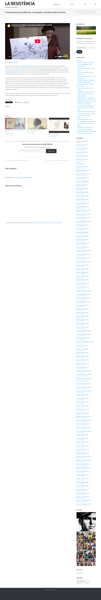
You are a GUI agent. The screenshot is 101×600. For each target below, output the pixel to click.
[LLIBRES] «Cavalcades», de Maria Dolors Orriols (17, 160)
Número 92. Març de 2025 (82, 199)
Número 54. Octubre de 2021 (83, 338)
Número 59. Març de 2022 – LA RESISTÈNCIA (21, 177)
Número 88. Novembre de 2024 (83, 214)
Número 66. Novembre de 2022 (83, 294)
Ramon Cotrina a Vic (54, 133)
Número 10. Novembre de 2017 (83, 504)
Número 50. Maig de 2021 (82, 352)
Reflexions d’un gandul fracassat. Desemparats (57, 160)
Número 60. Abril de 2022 (82, 316)
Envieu (79, 51)
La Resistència (56, 4)
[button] (86, 522)
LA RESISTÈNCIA (52, 589)
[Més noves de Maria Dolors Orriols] (37, 123)
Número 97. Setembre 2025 (82, 181)
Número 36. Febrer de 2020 (82, 409)
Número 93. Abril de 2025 (82, 195)
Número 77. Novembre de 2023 (83, 254)
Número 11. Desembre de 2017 (83, 500)
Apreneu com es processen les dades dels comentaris (48, 222)
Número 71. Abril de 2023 (82, 276)
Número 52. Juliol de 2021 (82, 345)
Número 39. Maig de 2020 (82, 398)
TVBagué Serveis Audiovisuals (28, 66)
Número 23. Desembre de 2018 (83, 456)
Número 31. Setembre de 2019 (83, 427)
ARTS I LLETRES (80, 86)
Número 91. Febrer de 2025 (82, 203)
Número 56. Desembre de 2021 (83, 330)
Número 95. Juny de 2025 (82, 188)
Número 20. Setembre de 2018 (83, 467)
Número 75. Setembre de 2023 (83, 261)
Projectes (79, 11)
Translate (87, 583)
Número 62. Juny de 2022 (82, 309)
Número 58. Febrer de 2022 (82, 323)
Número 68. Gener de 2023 (82, 287)
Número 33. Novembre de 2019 (83, 420)
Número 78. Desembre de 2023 (83, 250)
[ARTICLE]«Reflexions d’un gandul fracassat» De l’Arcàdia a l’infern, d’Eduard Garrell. (85, 64)
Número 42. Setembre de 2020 (83, 387)
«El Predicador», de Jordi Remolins (85, 84)
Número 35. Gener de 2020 (82, 413)
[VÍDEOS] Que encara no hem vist (85, 127)
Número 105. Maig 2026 (82, 148)
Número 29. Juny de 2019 (82, 434)
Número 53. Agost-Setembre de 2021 (85, 341)
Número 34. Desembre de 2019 (83, 416)
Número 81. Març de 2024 (82, 239)
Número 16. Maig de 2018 (82, 482)
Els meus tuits (79, 573)
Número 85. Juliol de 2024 (82, 225)
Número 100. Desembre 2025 (83, 170)
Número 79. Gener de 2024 (82, 247)
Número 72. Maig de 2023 (82, 272)
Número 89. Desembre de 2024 (83, 210)
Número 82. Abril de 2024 (82, 236)
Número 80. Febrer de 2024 (82, 243)
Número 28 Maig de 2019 (82, 438)
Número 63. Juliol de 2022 (82, 305)
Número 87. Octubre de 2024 (83, 217)
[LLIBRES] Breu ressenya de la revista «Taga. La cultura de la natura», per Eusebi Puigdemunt (85, 94)
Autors (72, 4)
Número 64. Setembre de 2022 (83, 301)
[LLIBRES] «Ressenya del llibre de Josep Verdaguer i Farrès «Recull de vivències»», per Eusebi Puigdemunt (86, 103)
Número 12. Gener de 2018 (82, 496)
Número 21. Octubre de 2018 (83, 464)
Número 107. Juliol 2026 (82, 141)
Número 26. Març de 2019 (82, 445)
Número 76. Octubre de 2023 (83, 257)
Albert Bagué (79, 163)
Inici (85, 4)
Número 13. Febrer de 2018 (82, 493)
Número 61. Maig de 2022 (82, 312)
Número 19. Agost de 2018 (82, 471)
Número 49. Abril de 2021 (82, 356)
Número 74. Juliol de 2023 (82, 265)
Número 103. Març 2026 (82, 155)
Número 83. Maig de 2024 (82, 232)
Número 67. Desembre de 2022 (83, 290)
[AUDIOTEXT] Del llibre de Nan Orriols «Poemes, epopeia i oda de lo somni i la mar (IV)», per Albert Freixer (86, 113)
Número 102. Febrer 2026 (82, 159)
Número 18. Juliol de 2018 (82, 475)
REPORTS (78, 117)
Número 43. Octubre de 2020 (83, 383)
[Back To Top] (97, 596)
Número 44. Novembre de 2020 (83, 374)
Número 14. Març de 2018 (82, 489)
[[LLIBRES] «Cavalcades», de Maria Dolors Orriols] (15, 123)
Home (75, 11)
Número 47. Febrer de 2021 (82, 363)
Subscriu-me (51, 151)
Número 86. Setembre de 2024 (83, 221)
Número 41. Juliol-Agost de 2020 (84, 391)
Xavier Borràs (13, 62)
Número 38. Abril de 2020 (82, 402)
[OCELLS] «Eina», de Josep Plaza (84, 129)
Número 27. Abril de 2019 (82, 442)
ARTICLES (78, 60)
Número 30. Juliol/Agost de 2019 (84, 431)
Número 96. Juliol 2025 (81, 185)
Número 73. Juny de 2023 (82, 268)
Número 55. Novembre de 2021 (83, 334)
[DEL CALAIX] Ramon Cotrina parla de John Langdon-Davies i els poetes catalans (86, 123)
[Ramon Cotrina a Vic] (59, 125)
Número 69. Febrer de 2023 (82, 283)
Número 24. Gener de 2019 (82, 453)
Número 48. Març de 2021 (82, 360)
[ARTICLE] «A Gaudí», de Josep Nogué (86, 80)
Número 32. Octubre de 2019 (83, 423)
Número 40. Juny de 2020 (82, 394)
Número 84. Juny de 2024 (82, 228)
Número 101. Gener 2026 (82, 166)
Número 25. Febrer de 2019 (82, 449)
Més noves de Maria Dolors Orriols (35, 130)
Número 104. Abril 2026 (82, 152)
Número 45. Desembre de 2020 (83, 370)
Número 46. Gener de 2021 (82, 367)
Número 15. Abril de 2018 (82, 485)
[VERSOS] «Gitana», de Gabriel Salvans (86, 97)
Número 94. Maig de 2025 (82, 192)
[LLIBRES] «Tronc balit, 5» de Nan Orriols (86, 99)
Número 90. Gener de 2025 (82, 206)
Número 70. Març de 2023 (82, 279)
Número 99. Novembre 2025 (83, 174)
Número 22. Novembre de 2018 (83, 460)
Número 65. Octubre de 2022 (83, 298)
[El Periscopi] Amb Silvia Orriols (84, 119)
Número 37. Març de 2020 (82, 405)
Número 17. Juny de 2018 (82, 478)
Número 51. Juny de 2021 (82, 349)
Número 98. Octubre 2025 (82, 177)
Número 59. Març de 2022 (82, 319)
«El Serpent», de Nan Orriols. (83, 82)
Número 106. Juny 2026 (82, 144)
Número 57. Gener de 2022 (82, 327)
